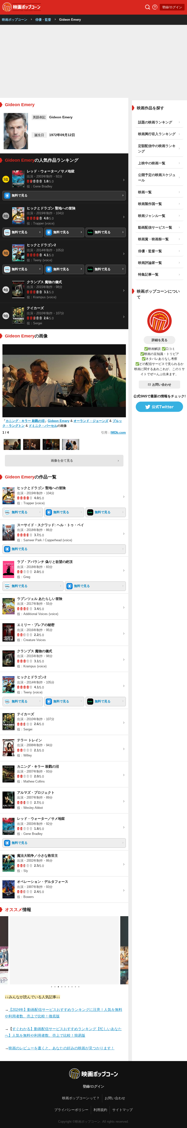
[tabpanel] (64, 950)
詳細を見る (160, 340)
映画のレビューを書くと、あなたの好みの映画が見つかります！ (61, 1048)
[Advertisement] (93, 61)
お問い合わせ (161, 384)
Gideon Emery (58, 421)
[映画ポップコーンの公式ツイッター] (159, 406)
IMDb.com (118, 432)
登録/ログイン (172, 7)
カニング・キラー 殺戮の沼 (25, 421)
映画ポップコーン (14, 19)
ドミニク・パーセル (43, 426)
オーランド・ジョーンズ (91, 421)
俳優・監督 (43, 19)
